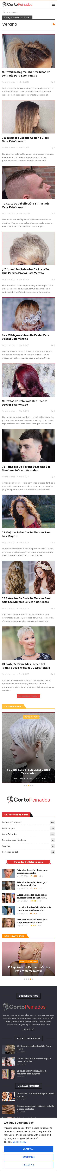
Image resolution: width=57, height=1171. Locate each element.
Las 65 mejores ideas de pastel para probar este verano (25, 336)
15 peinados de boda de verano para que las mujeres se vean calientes (26, 600)
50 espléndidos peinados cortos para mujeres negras (28, 969)
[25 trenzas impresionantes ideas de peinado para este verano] (28, 51)
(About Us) (28, 1029)
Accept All (28, 1149)
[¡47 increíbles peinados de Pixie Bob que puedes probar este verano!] (28, 248)
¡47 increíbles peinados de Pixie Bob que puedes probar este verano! (26, 271)
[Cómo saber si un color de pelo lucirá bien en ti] (8, 1096)
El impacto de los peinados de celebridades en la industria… (32, 896)
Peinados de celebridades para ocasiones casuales (32, 871)
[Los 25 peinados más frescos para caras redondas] (8, 1061)
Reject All (28, 1164)
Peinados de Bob (10, 852)
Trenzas (6, 846)
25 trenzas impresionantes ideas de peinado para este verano (26, 73)
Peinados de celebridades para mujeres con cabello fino (32, 921)
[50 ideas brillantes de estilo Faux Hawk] (8, 1049)
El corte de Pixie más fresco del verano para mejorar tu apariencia (26, 665)
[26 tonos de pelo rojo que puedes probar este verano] (28, 380)
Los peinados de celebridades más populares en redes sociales (34, 909)
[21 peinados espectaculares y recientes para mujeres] (8, 1074)
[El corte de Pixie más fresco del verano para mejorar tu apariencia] (28, 643)
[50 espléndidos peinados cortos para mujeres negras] (28, 959)
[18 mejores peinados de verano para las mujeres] (28, 511)
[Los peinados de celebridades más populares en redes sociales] (8, 910)
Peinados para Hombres (14, 840)
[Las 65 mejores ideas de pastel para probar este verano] (28, 314)
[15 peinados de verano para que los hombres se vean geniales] (28, 445)
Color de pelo (8, 828)
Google (42, 1134)
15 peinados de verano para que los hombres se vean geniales (26, 468)
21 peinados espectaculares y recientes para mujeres (31, 1072)
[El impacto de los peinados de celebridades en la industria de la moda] (8, 898)
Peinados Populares (11, 822)
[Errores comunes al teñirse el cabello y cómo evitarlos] (8, 1109)
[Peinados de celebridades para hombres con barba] (8, 885)
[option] (28, 960)
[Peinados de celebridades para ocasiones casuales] (8, 873)
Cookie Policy (19, 1141)
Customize (28, 1156)
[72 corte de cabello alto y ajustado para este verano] (28, 182)
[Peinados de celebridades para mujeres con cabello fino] (8, 922)
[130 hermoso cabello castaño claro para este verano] (28, 116)
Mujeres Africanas (28, 961)
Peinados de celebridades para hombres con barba (32, 884)
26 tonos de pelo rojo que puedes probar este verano (24, 402)
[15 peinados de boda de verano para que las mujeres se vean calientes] (28, 577)
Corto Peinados (9, 834)
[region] (28, 1144)
